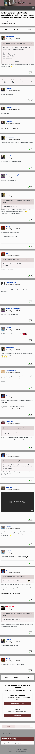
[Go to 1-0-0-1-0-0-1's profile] (3, 608)
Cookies (25, 749)
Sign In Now (17, 715)
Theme (10, 749)
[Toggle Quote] (4, 43)
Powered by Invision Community (17, 751)
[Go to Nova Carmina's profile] (3, 371)
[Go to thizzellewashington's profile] (3, 176)
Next (29, 30)
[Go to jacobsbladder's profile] (3, 283)
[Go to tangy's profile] (3, 228)
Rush (13, 23)
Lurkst (20, 576)
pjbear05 (20, 461)
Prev (5, 30)
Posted (13, 38)
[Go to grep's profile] (3, 396)
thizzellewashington (24, 200)
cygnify (20, 43)
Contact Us (18, 749)
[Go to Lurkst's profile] (3, 329)
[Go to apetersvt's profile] (3, 488)
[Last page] (32, 30)
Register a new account (17, 703)
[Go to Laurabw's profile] (3, 89)
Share (8, 726)
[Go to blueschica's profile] (3, 38)
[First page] (2, 30)
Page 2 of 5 (17, 30)
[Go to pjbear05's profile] (3, 422)
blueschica (6, 22)
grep (19, 428)
